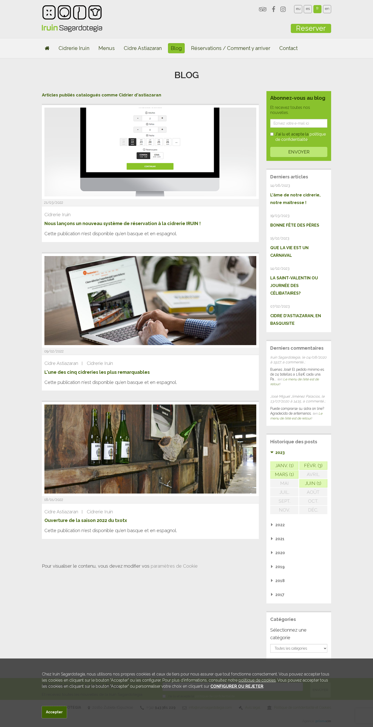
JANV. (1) (284, 465)
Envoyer (299, 152)
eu (298, 8)
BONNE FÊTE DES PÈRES (294, 225)
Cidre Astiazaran (143, 48)
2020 (280, 552)
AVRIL (313, 474)
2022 (280, 524)
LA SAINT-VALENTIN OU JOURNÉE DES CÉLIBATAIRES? (294, 286)
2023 (280, 452)
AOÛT (313, 492)
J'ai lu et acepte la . (300, 137)
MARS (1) (284, 474)
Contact (288, 48)
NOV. (284, 510)
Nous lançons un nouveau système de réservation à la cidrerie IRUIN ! (122, 223)
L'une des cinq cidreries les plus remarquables (97, 372)
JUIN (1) (313, 483)
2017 (279, 594)
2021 (279, 538)
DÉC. (313, 510)
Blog (176, 48)
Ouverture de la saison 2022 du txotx (85, 520)
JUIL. (284, 492)
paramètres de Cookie (174, 566)
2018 (280, 580)
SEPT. (284, 501)
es (308, 8)
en (327, 8)
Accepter (54, 712)
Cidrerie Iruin (74, 48)
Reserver (311, 28)
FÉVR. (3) (313, 465)
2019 (280, 566)
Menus (106, 48)
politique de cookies (257, 680)
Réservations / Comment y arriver (230, 48)
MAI (284, 483)
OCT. (313, 501)
